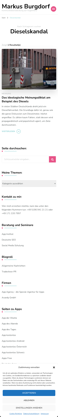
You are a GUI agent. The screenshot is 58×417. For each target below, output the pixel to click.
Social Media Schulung (13, 245)
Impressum (45, 414)
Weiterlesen (8, 131)
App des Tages (9, 329)
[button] (54, 367)
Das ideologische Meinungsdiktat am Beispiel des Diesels (26, 99)
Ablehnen (29, 400)
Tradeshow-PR (9, 271)
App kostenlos (9, 335)
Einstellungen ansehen (29, 407)
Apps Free (7, 358)
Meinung (6, 93)
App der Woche (9, 317)
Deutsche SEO (9, 239)
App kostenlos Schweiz (13, 352)
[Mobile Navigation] (53, 9)
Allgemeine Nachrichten (13, 265)
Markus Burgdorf (26, 6)
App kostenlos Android (13, 341)
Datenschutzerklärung (31, 414)
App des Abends (10, 323)
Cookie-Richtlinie (15, 414)
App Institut (7, 234)
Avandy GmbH (9, 297)
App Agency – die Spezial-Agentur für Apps (23, 291)
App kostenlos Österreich (14, 346)
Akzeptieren (29, 393)
